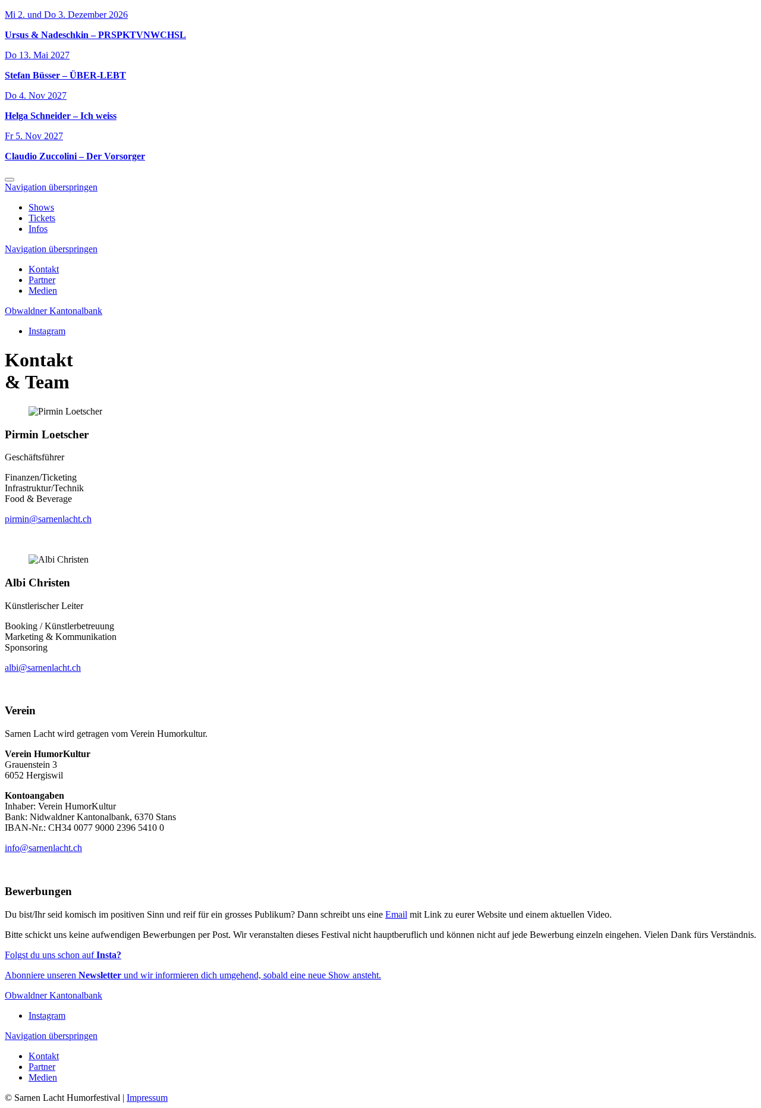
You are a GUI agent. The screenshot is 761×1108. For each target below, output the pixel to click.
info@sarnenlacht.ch (43, 848)
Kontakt (44, 269)
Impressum (147, 1098)
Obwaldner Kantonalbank (53, 311)
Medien (43, 290)
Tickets (42, 218)
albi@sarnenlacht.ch (43, 668)
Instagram (47, 331)
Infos (38, 229)
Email (396, 914)
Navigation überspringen (51, 187)
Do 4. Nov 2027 (36, 95)
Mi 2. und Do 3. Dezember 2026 (66, 15)
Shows (41, 207)
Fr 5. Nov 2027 (34, 136)
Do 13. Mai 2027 (37, 55)
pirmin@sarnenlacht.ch (48, 519)
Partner (42, 280)
